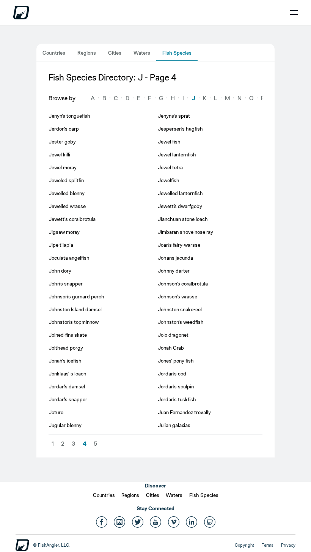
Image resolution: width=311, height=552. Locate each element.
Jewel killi (59, 154)
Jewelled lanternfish (180, 193)
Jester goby (62, 141)
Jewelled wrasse (67, 206)
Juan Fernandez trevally (184, 412)
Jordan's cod (172, 373)
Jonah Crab (171, 347)
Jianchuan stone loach (183, 219)
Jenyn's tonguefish (69, 115)
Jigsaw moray (64, 232)
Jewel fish (169, 141)
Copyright (244, 545)
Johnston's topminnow (74, 322)
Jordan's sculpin (176, 386)
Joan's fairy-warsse (179, 244)
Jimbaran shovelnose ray (185, 232)
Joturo (56, 412)
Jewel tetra (170, 167)
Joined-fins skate (68, 334)
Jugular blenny (65, 425)
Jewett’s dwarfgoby (180, 206)
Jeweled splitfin (66, 180)
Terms (267, 545)
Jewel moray (63, 167)
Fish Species (177, 52)
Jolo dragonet (173, 334)
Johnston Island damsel (75, 309)
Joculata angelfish (69, 257)
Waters (142, 52)
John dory (60, 270)
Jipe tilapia (61, 244)
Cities (114, 52)
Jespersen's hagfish (180, 128)
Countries (53, 52)
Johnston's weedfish (181, 322)
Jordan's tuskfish (177, 399)
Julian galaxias (174, 425)
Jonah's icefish (65, 360)
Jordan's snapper (68, 399)
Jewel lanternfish (177, 154)
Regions (86, 52)
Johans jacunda (175, 257)
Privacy (288, 545)
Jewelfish (168, 180)
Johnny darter (174, 270)
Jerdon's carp (64, 128)
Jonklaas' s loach (67, 373)
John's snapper (66, 283)
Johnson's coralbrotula (183, 283)
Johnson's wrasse (177, 296)
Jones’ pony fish (176, 360)
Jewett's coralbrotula (72, 219)
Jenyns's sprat (174, 115)
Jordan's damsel (67, 386)
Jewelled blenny (67, 193)
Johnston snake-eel (180, 309)
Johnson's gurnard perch (76, 296)
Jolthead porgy (66, 347)
